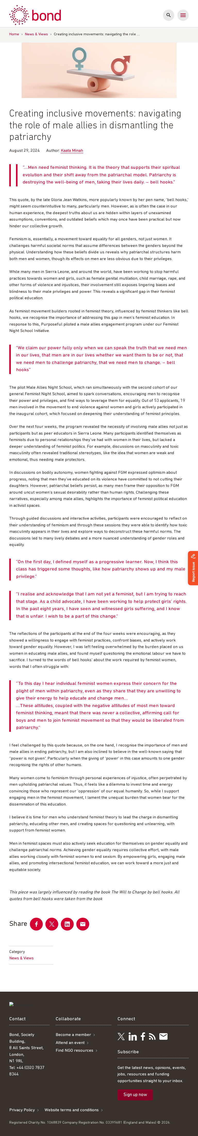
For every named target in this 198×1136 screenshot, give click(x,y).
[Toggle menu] (183, 15)
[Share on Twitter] (51, 924)
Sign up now (135, 1095)
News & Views (36, 34)
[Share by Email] (82, 924)
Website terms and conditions (72, 1110)
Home (14, 34)
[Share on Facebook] (36, 924)
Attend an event (70, 1043)
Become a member (73, 1035)
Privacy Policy (22, 1110)
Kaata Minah (72, 150)
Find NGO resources (74, 1050)
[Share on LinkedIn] (67, 924)
